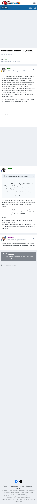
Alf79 (23, 176)
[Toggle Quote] (4, 176)
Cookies (18, 488)
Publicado (16, 71)
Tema (5, 486)
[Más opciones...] (33, 70)
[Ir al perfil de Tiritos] (4, 170)
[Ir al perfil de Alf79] (4, 70)
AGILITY (19, 61)
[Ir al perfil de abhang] (4, 239)
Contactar (29, 486)
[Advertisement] (18, 29)
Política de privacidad (17, 486)
